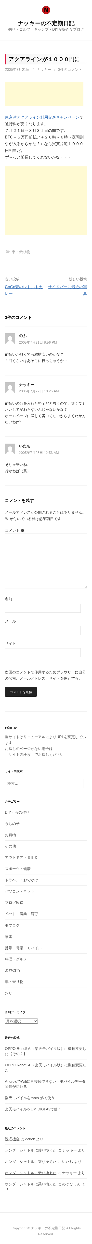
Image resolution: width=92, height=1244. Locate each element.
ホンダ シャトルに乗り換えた (30, 1150)
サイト (10, 643)
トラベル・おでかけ (21, 880)
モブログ (12, 925)
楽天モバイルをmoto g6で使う (30, 1098)
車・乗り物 (21, 252)
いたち (25, 446)
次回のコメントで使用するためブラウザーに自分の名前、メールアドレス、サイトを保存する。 (45, 675)
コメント (14, 530)
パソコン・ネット (19, 891)
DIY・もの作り (17, 812)
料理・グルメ (16, 959)
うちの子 (12, 823)
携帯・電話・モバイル (23, 948)
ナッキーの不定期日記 (46, 23)
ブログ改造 (14, 902)
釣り (8, 993)
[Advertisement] (44, 94)
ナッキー (44, 69)
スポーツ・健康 (18, 869)
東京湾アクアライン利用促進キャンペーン (42, 117)
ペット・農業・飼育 (21, 914)
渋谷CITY (13, 970)
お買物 (10, 835)
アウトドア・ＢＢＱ (21, 857)
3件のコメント (70, 69)
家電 (8, 936)
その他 (10, 846)
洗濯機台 (12, 1139)
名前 (8, 599)
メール (10, 621)
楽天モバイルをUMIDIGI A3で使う (33, 1109)
